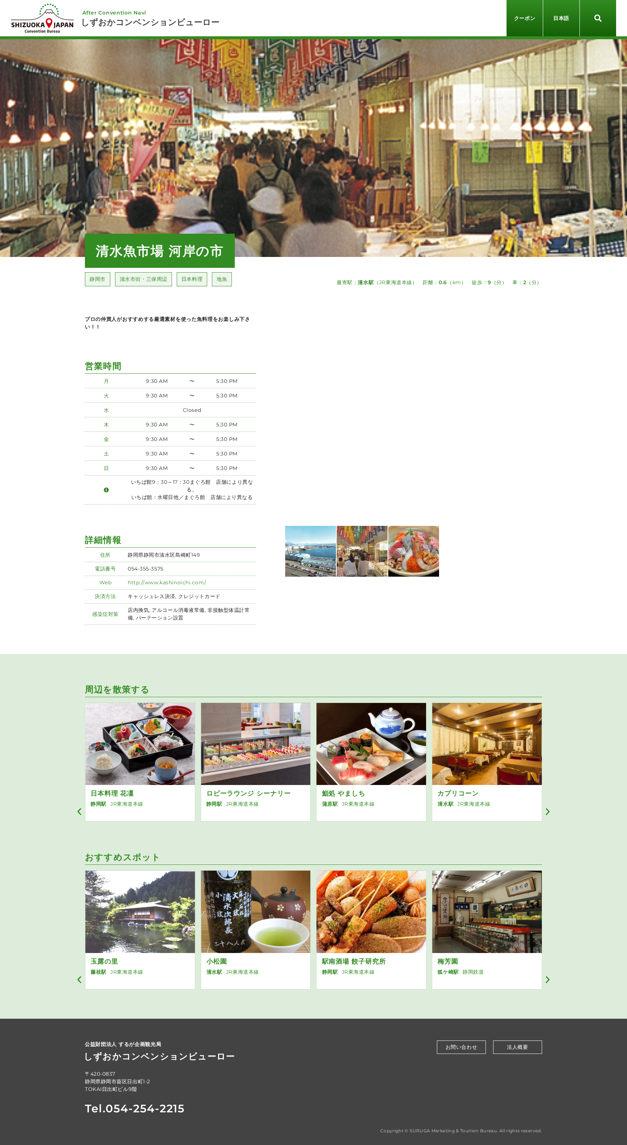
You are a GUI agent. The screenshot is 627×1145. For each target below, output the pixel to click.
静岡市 (98, 279)
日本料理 (191, 279)
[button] (79, 811)
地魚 (222, 279)
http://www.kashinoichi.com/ (167, 582)
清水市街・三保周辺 (143, 279)
